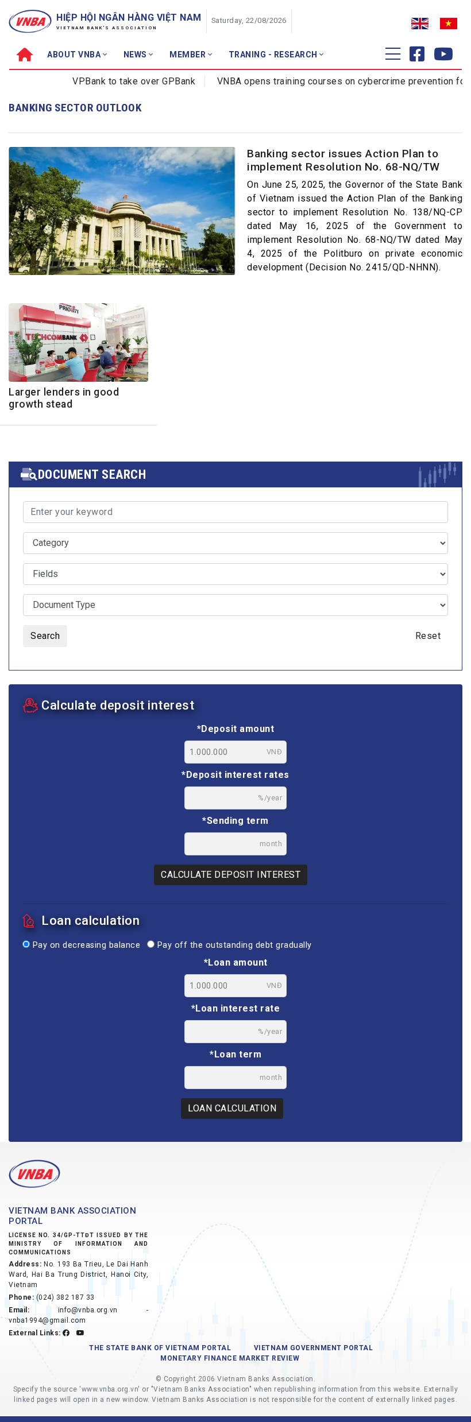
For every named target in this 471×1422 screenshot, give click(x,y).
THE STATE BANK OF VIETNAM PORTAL (160, 1348)
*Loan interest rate (235, 1008)
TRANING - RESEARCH (274, 54)
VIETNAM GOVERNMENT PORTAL (313, 1348)
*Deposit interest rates (235, 774)
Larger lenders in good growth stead (64, 398)
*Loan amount (236, 962)
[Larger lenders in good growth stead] (78, 344)
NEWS (136, 54)
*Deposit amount (236, 728)
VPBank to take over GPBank (119, 81)
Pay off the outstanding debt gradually (233, 945)
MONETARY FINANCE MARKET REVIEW (229, 1358)
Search (45, 635)
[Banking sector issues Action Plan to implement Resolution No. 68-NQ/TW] (122, 218)
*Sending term (235, 820)
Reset (428, 635)
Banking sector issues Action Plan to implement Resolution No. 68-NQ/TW (343, 160)
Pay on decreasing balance (85, 945)
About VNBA (75, 54)
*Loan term (235, 1054)
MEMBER (188, 54)
